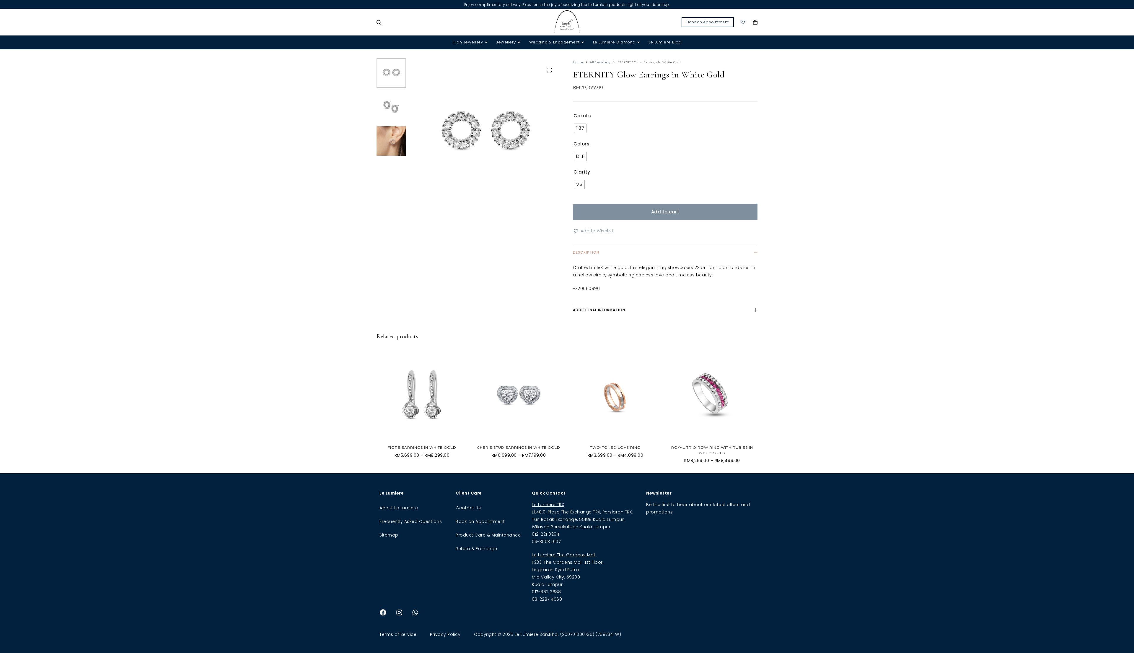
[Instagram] (399, 612)
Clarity (581, 172)
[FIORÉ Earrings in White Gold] (422, 395)
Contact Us (468, 508)
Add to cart (665, 212)
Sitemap (388, 535)
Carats (582, 116)
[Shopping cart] (755, 22)
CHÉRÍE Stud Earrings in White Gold (518, 447)
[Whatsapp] (415, 612)
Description (586, 252)
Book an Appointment (708, 22)
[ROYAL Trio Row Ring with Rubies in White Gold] (712, 395)
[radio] (580, 128)
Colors (581, 144)
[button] (593, 231)
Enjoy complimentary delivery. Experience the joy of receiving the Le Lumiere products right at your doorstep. (567, 4)
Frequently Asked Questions (410, 521)
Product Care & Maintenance (488, 535)
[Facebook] (383, 612)
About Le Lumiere (398, 508)
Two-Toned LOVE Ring (615, 447)
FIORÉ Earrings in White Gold (422, 447)
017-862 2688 (546, 592)
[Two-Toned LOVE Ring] (615, 395)
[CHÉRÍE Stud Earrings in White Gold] (518, 395)
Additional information (599, 309)
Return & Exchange (476, 549)
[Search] (379, 22)
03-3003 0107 (546, 542)
